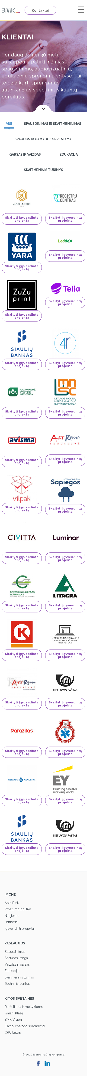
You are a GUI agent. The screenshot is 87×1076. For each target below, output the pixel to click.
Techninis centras (17, 983)
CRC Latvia (13, 1032)
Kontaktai (40, 10)
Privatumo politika (18, 909)
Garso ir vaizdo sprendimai (25, 1026)
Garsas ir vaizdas (25, 154)
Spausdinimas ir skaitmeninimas (52, 124)
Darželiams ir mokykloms (24, 1007)
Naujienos (12, 916)
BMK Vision (13, 1019)
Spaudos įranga (16, 958)
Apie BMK (12, 903)
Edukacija (69, 154)
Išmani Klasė (14, 1013)
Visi (9, 124)
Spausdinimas (15, 952)
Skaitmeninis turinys (43, 170)
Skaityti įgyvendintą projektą (21, 219)
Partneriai (11, 922)
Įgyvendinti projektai (20, 928)
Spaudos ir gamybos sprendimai (43, 139)
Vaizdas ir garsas (17, 964)
